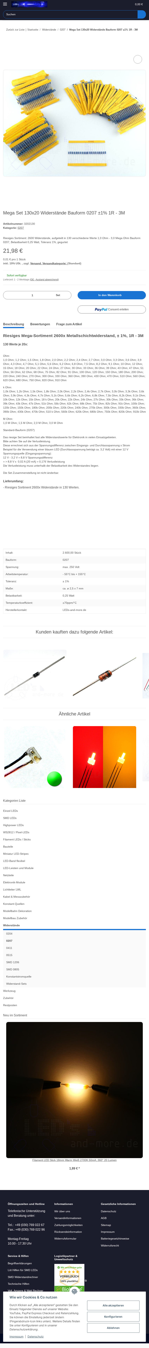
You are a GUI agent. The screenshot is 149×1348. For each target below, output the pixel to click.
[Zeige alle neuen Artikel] (145, 1015)
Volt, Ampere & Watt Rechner (25, 1290)
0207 (21, 227)
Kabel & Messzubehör (16, 896)
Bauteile (8, 846)
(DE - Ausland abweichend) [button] (44, 279)
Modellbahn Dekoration (17, 911)
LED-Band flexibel (14, 860)
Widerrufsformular (65, 1238)
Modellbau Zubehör (15, 918)
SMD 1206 (12, 962)
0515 (9, 955)
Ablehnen (113, 1327)
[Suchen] (142, 14)
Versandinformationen (67, 1218)
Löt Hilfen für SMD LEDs (23, 1270)
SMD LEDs (9, 818)
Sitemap (106, 1225)
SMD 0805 (12, 969)
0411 (9, 947)
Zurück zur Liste (15, 29)
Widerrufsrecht (110, 1245)
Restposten (10, 1005)
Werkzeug (9, 990)
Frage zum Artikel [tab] (69, 324)
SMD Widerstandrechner (23, 1277)
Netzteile (8, 875)
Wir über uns (62, 1211)
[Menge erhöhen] (67, 295)
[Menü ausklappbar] (5, 2)
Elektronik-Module (14, 882)
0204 (9, 933)
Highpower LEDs (13, 825)
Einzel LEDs (10, 810)
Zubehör (8, 998)
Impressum (16, 1336)
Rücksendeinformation (68, 1231)
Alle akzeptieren (113, 1305)
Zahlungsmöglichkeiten (68, 1225)
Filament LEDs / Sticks (17, 839)
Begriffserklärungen (20, 1263)
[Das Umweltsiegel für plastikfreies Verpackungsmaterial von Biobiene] (70, 1280)
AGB (104, 1218)
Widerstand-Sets (16, 983)
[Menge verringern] (7, 295)
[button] (114, 4)
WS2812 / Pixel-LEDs (16, 832)
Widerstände (11, 925)
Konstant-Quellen (13, 903)
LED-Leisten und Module (18, 868)
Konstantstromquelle (18, 976)
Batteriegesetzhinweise (115, 1238)
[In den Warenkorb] (6, 50)
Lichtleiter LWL (12, 889)
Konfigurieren (113, 1316)
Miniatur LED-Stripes (16, 853)
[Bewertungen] (74, 1164)
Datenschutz (36, 1336)
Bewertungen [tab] (40, 324)
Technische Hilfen (18, 1283)
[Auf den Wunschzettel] (137, 59)
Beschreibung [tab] (13, 324)
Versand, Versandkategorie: (48, 263)
